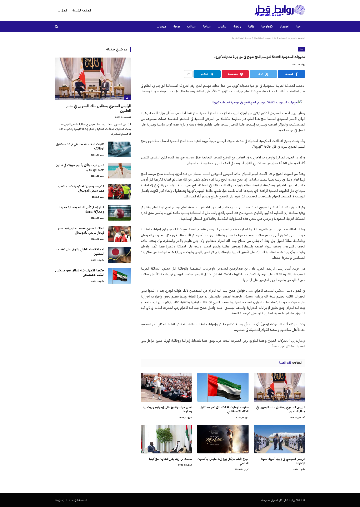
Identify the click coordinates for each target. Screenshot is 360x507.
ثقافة (251, 26)
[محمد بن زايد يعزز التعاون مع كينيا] (166, 439)
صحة (176, 26)
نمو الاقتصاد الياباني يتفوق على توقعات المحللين (80, 251)
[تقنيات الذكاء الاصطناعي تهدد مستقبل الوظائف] (119, 149)
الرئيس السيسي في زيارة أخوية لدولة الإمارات (283, 461)
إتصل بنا (62, 11)
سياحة (207, 26)
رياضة (237, 26)
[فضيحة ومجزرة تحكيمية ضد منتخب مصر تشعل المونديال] (119, 192)
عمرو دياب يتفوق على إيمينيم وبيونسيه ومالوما (167, 409)
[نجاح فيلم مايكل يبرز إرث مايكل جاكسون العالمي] (222, 439)
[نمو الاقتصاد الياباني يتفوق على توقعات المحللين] (119, 255)
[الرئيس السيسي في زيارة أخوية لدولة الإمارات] (279, 439)
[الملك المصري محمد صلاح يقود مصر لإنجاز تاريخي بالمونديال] (119, 234)
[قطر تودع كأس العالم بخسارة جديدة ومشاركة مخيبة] (119, 213)
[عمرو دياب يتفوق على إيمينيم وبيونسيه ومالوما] (166, 387)
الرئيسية (301, 38)
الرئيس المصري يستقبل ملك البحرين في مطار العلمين (280, 409)
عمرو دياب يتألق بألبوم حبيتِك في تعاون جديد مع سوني (80, 167)
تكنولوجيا (267, 26)
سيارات (191, 26)
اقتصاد (284, 26)
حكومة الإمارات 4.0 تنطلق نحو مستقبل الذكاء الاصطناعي (224, 409)
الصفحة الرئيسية (81, 11)
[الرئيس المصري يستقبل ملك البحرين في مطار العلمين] (279, 387)
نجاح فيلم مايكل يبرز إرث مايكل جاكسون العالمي (223, 461)
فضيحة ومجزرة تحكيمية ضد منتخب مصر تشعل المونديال (81, 188)
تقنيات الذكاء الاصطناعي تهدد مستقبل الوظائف (80, 146)
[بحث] (57, 26)
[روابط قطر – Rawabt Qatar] (279, 10)
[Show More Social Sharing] (188, 74)
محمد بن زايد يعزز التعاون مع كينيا (170, 459)
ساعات (222, 26)
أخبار (298, 26)
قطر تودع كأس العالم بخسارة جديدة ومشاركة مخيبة (81, 209)
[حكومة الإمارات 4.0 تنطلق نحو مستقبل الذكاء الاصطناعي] (222, 387)
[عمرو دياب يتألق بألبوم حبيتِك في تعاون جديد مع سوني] (119, 170)
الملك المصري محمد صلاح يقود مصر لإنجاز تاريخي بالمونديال (81, 230)
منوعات (161, 26)
